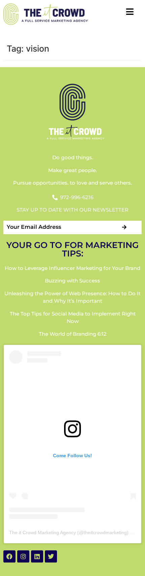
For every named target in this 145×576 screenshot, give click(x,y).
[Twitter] (51, 556)
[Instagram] (23, 556)
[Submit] (124, 227)
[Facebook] (9, 556)
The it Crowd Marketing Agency (42, 532)
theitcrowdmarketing (105, 532)
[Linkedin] (37, 556)
